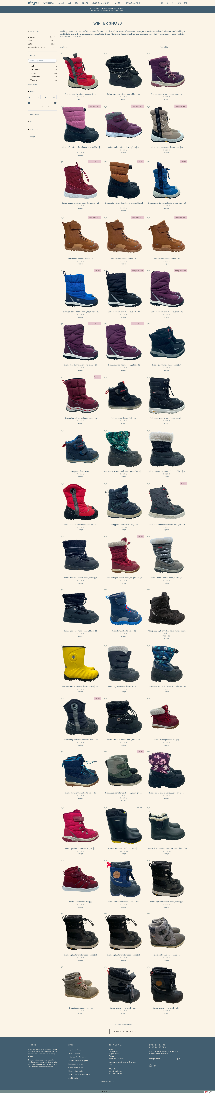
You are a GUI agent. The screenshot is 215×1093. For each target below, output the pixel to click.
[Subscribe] (178, 1058)
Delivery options (74, 1053)
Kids (76, 3)
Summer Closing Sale (101, 3)
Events (117, 3)
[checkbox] (43, 66)
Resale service (48, 1066)
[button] (209, 1092)
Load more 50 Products (124, 1031)
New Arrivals (48, 3)
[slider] (29, 103)
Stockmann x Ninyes (75, 1064)
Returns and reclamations (77, 1057)
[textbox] (42, 61)
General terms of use (75, 1067)
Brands (85, 3)
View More (32, 84)
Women (61, 3)
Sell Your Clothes (132, 3)
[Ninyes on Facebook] (155, 1065)
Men (69, 3)
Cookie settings (73, 1078)
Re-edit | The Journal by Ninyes (79, 1074)
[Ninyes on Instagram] (150, 1065)
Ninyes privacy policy (75, 1071)
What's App (113, 1069)
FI (162, 2)
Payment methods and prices (78, 1060)
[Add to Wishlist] (62, 53)
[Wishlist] (179, 3)
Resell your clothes (74, 1050)
